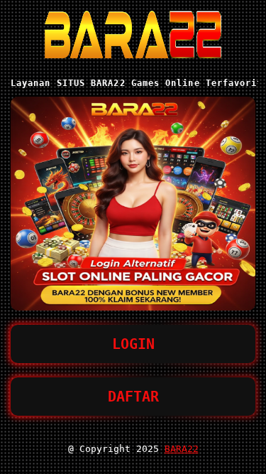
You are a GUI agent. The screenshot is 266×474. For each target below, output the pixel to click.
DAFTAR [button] (133, 396)
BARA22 (182, 448)
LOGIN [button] (133, 343)
